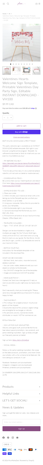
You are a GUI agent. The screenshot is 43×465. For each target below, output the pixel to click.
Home (4, 14)
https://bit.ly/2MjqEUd (20, 340)
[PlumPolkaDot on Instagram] (14, 437)
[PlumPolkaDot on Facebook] (5, 437)
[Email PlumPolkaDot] (18, 437)
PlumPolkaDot (13, 460)
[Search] (8, 3)
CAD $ (6, 444)
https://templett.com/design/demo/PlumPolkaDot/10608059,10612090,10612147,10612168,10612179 (21, 165)
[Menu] (4, 3)
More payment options (21, 137)
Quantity (6, 113)
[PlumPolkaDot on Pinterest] (9, 437)
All (9, 14)
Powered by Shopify (27, 460)
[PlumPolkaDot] (21, 4)
